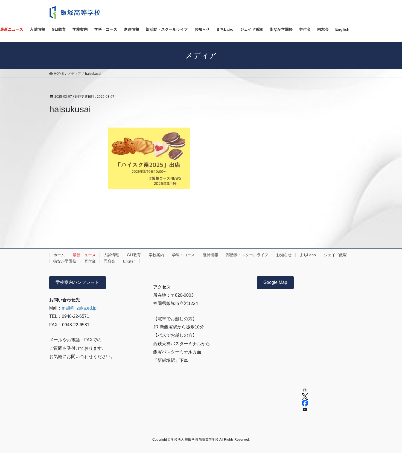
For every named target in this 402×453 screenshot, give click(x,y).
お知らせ (284, 255)
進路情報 (210, 255)
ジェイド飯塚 (335, 255)
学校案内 (156, 255)
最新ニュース (84, 255)
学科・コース (183, 255)
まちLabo (307, 255)
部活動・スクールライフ (247, 255)
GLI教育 (134, 255)
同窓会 (109, 261)
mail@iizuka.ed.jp (79, 308)
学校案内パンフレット (77, 282)
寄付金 (90, 261)
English (129, 261)
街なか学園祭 (64, 261)
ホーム (59, 255)
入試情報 (111, 255)
